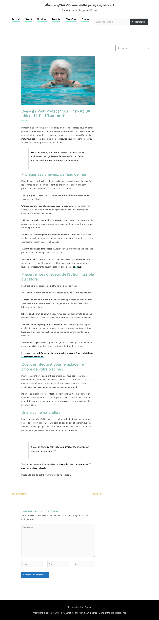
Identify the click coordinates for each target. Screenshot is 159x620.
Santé (28, 19)
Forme (85, 19)
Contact (88, 607)
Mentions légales (75, 607)
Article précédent (17, 494)
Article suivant (100, 494)
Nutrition (42, 19)
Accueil (16, 19)
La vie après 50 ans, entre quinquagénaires (79, 4)
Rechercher (121, 17)
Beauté (56, 19)
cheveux (77, 267)
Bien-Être (71, 19)
